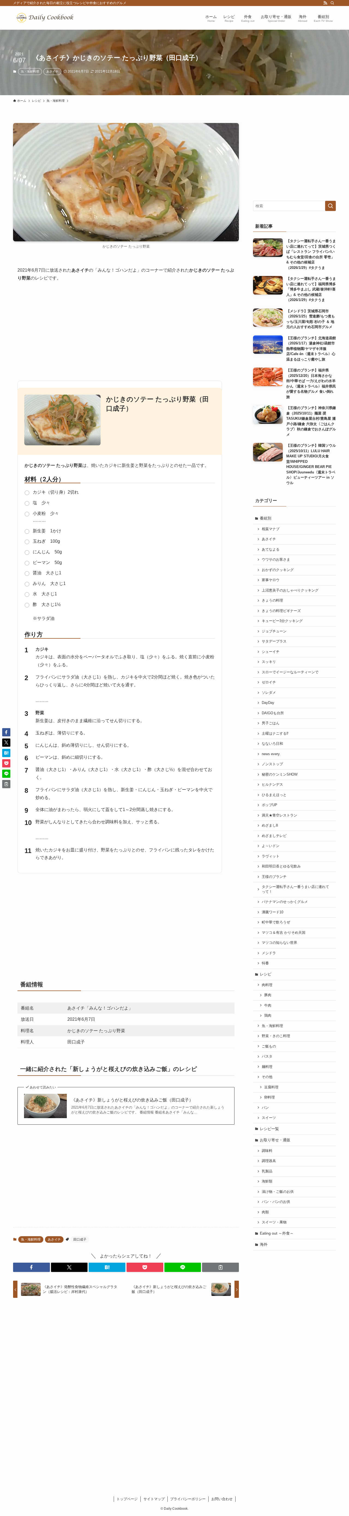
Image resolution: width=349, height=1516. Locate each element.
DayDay (268, 703)
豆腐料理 (271, 1087)
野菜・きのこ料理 (276, 1036)
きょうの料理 (272, 600)
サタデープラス (274, 641)
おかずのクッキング (278, 570)
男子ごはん (270, 723)
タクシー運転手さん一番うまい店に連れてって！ (295, 889)
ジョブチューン (274, 631)
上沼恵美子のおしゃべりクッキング (290, 590)
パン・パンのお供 (276, 1202)
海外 (263, 1244)
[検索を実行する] (330, 206)
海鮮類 (267, 1181)
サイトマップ (154, 1499)
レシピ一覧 (269, 1129)
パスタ (267, 1056)
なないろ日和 (272, 744)
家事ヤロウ (270, 580)
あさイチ (52, 71)
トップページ (127, 1499)
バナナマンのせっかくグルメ (285, 902)
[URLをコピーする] (220, 1267)
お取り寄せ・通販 (275, 1140)
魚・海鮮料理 (30, 71)
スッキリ (269, 662)
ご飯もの (269, 1046)
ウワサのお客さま (276, 560)
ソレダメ (269, 693)
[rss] (325, 3)
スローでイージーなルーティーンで (290, 672)
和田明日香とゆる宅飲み (281, 866)
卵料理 (269, 1097)
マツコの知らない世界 (279, 943)
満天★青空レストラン (279, 815)
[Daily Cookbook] (46, 17)
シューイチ (270, 652)
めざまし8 (270, 825)
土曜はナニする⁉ (275, 734)
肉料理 (267, 985)
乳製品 (267, 1171)
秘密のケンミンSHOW (279, 774)
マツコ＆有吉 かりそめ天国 (283, 933)
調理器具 (269, 1161)
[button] (31, 1267)
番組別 (265, 518)
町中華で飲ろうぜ (276, 922)
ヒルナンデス (272, 784)
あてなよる (270, 549)
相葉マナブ (270, 529)
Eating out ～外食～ (277, 1233)
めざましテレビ (274, 836)
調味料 (267, 1151)
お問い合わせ (222, 1499)
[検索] (332, 3)
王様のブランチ (274, 877)
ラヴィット (270, 856)
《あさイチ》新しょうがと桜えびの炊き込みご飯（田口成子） (132, 1100)
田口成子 (79, 1239)
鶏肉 (267, 1015)
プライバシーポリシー (188, 1499)
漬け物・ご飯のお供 (278, 1192)
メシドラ (269, 953)
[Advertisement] (125, 329)
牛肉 (267, 1005)
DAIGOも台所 (273, 713)
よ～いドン (270, 846)
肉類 (265, 1212)
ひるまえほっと (274, 795)
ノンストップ (272, 764)
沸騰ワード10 (272, 912)
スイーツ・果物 (274, 1222)
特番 (265, 963)
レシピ (265, 974)
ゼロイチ (269, 682)
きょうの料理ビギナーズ (281, 611)
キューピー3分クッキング (282, 621)
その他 (267, 1077)
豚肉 (267, 995)
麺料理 (267, 1067)
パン (265, 1108)
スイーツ (269, 1118)
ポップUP (269, 805)
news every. (271, 754)
